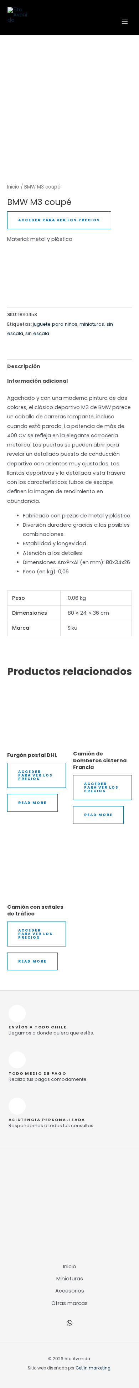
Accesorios (69, 1290)
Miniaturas (69, 1278)
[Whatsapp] (69, 1323)
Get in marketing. (93, 1368)
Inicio (13, 187)
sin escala (37, 333)
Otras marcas (69, 1303)
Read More (32, 802)
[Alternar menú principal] (125, 22)
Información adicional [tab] (37, 381)
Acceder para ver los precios (59, 220)
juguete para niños (55, 324)
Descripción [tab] (23, 366)
